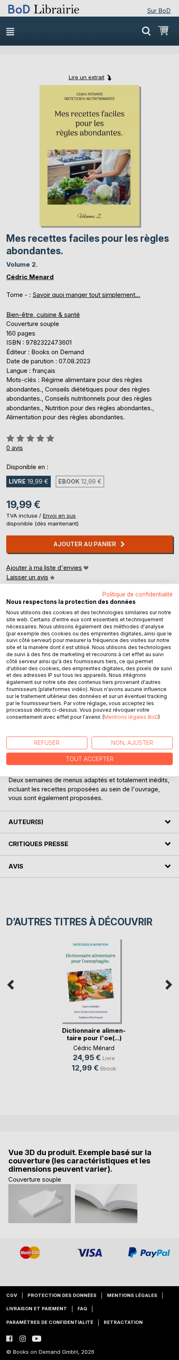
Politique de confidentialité (137, 594)
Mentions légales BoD (131, 717)
